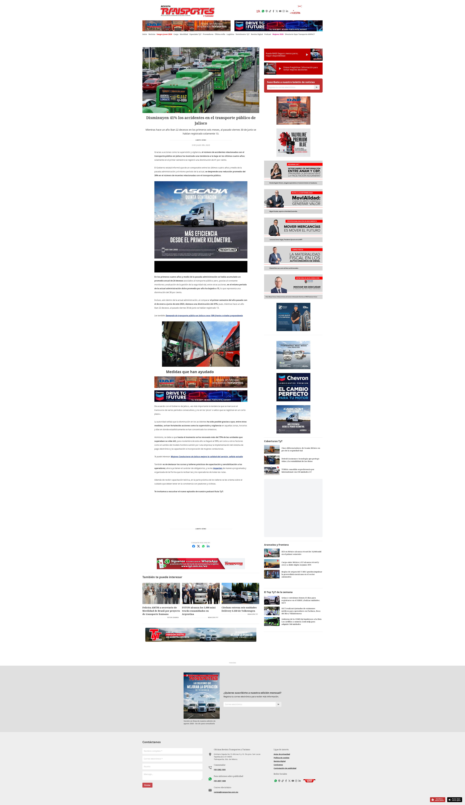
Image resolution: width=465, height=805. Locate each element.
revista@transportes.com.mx (226, 792)
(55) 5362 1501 (220, 769)
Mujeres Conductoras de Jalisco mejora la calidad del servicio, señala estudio (207, 456)
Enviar (147, 785)
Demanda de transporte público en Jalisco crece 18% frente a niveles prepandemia (204, 315)
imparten (218, 468)
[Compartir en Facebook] (193, 546)
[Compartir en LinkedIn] (208, 546)
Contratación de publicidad (285, 768)
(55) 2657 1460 (220, 781)
